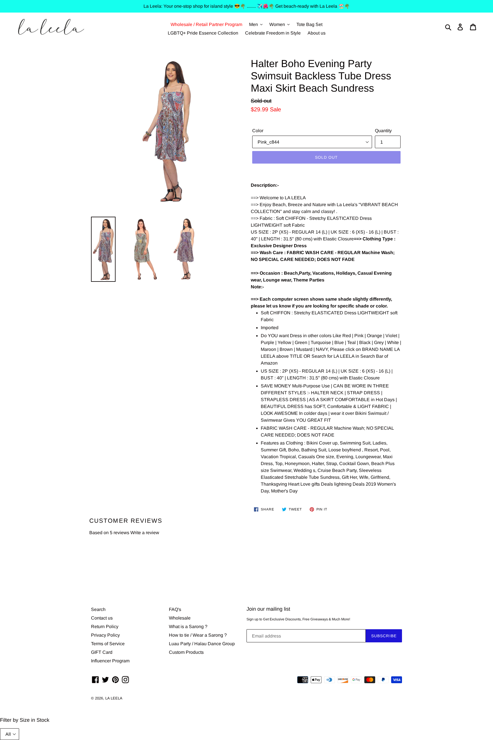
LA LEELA (113, 698)
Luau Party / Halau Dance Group (202, 643)
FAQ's (175, 609)
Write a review (144, 532)
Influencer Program (110, 660)
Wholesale (180, 618)
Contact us (102, 618)
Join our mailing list (268, 609)
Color (257, 130)
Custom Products (186, 652)
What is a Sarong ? (188, 626)
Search (98, 609)
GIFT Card (101, 652)
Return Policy (104, 626)
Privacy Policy (105, 635)
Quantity (383, 130)
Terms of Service (108, 643)
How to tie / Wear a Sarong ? (198, 635)
